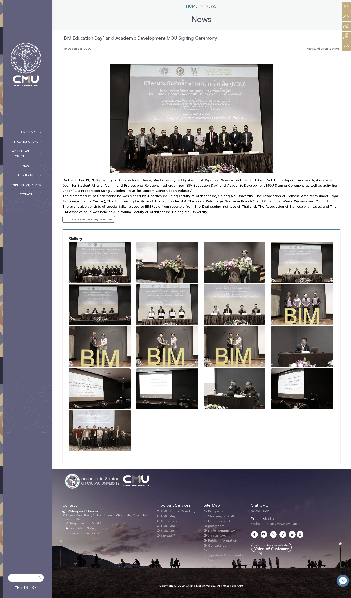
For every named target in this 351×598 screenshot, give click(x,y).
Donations (168, 521)
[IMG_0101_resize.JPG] (302, 304)
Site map (214, 560)
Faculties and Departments (217, 523)
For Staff (167, 535)
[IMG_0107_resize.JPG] (167, 346)
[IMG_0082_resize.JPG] (100, 304)
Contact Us (216, 545)
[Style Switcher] (346, 16)
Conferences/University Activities (89, 219)
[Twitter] (273, 534)
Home (192, 6)
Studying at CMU (221, 516)
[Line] (300, 534)
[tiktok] (283, 534)
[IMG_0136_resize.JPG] (167, 388)
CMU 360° (261, 511)
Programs (215, 511)
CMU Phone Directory (177, 511)
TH (17, 587)
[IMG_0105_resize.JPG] (100, 346)
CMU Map (168, 516)
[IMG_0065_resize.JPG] (235, 262)
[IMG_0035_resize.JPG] (100, 430)
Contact (26, 194)
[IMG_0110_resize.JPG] (235, 346)
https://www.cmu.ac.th (283, 523)
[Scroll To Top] (344, 593)
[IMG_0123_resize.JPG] (302, 346)
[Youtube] (264, 534)
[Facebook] (254, 534)
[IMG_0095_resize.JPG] (167, 304)
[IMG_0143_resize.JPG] (302, 388)
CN (34, 587)
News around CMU (222, 530)
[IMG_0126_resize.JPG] (100, 388)
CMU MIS (167, 530)
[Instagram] (292, 534)
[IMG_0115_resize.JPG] (100, 262)
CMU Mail (168, 526)
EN (26, 587)
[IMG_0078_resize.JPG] (302, 262)
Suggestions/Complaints (223, 555)
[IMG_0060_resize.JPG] (167, 262)
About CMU (216, 535)
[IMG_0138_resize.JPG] (235, 388)
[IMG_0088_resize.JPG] (235, 304)
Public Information (222, 540)
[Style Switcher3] (346, 7)
